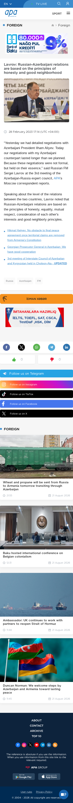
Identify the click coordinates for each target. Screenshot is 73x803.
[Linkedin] (49, 745)
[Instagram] (24, 745)
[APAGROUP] (36, 767)
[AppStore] (49, 777)
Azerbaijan (25, 280)
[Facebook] (18, 745)
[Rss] (55, 745)
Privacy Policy (44, 791)
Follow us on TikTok (21, 394)
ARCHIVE (36, 730)
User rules (26, 791)
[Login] (67, 4)
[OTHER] (67, 13)
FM (39, 280)
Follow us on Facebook (23, 403)
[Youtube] (36, 745)
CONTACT (36, 725)
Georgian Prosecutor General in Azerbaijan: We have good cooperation (36, 249)
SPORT (57, 13)
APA (57, 178)
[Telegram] (42, 745)
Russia (9, 280)
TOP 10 (36, 736)
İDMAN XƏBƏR (36, 298)
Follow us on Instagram (23, 384)
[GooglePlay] (24, 777)
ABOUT (36, 720)
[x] (30, 745)
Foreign (64, 25)
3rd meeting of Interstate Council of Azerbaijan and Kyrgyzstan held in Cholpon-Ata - (37, 261)
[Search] (58, 4)
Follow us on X (18, 413)
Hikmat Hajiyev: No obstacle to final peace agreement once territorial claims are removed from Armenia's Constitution (35, 235)
